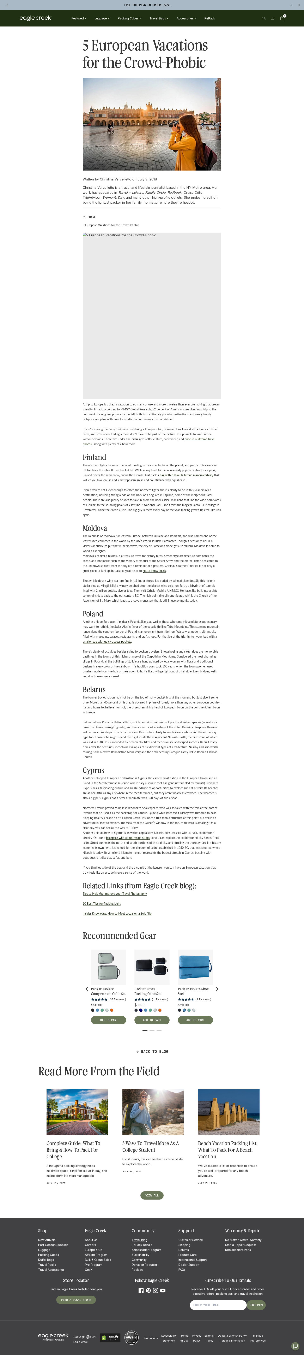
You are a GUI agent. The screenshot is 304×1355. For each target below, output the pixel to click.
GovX (89, 1269)
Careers (90, 1245)
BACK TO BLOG (154, 1051)
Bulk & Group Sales (98, 1259)
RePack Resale (142, 1245)
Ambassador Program (146, 1250)
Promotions (151, 1338)
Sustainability (140, 1254)
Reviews (137, 1269)
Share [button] (91, 217)
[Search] (264, 18)
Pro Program (93, 1264)
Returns (183, 1250)
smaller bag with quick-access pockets (107, 641)
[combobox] (235, 18)
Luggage (44, 1250)
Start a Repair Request (240, 1245)
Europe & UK (93, 1250)
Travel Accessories (51, 1269)
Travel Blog (139, 1240)
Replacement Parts (238, 1250)
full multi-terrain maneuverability (192, 475)
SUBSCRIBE (256, 1305)
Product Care (187, 1254)
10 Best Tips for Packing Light (102, 903)
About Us (91, 1240)
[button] (281, 18)
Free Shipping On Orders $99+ (147, 5)
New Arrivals (46, 1240)
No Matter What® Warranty (243, 1240)
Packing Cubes (48, 1254)
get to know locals (154, 570)
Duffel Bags (46, 1259)
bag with (166, 475)
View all (152, 1195)
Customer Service (190, 1240)
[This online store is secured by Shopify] (110, 1341)
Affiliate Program (96, 1254)
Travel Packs (47, 1264)
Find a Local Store (76, 1300)
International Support (192, 1259)
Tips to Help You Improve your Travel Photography (115, 893)
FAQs (182, 1269)
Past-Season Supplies (53, 1245)
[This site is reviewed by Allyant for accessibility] (131, 1344)
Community (139, 1259)
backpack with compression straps (128, 837)
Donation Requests (145, 1264)
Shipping (184, 1245)
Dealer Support (188, 1264)
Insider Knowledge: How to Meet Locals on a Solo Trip (117, 913)
